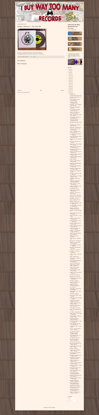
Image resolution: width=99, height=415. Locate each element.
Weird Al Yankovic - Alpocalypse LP (75, 239)
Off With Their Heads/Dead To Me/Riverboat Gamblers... (75, 181)
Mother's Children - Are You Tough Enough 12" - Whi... (75, 176)
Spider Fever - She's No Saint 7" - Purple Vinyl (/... (75, 193)
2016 (70, 84)
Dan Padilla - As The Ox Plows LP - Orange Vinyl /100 (75, 356)
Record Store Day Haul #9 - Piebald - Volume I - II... (76, 366)
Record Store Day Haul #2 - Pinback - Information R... (74, 381)
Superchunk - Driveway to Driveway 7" (74, 236)
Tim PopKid (71, 28)
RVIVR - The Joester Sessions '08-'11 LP (75, 310)
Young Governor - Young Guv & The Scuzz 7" (75, 259)
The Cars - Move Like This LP (75, 341)
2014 (70, 88)
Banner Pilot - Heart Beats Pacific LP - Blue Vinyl (75, 166)
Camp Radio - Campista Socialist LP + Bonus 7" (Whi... (75, 169)
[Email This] (30, 56)
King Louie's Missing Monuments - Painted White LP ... (75, 261)
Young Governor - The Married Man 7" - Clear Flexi (75, 350)
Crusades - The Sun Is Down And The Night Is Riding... (75, 186)
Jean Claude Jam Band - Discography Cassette (74, 103)
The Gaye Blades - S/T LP (74, 188)
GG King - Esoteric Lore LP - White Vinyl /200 (75, 361)
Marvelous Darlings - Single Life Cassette (75, 171)
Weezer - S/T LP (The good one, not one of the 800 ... (75, 132)
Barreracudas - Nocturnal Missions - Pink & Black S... (76, 164)
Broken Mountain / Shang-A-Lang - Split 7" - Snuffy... (76, 346)
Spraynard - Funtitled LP (74, 348)
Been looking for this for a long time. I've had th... (75, 270)
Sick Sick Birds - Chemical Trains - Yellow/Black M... (75, 289)
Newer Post (19, 90)
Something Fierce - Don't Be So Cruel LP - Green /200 (75, 358)
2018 (70, 81)
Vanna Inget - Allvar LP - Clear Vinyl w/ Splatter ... (75, 129)
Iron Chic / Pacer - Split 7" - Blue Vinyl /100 (75, 296)
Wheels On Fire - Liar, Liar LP (75, 276)
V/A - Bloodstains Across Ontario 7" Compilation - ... (75, 134)
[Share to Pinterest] (35, 56)
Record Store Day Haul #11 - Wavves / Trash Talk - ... (74, 340)
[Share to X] (33, 56)
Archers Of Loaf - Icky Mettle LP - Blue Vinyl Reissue (75, 234)
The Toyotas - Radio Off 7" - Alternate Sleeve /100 (74, 120)
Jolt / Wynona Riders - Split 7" (75, 337)
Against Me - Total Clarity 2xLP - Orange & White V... (75, 303)
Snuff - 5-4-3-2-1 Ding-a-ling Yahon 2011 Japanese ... (74, 113)
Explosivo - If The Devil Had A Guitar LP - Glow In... (75, 392)
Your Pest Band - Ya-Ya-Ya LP (75, 307)
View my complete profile (72, 29)
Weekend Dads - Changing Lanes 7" (76, 127)
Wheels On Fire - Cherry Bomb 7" (75, 240)
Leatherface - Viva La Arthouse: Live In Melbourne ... (75, 219)
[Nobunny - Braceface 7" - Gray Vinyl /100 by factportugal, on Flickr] (32, 50)
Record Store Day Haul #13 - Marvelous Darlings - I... (74, 319)
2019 (70, 80)
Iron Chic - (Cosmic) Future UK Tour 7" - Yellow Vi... (75, 329)
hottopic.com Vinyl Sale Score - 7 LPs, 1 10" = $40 (75, 306)
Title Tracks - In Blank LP (74, 293)
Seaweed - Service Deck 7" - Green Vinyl (75, 216)
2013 (70, 89)
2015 (70, 86)
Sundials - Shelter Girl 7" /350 (75, 199)
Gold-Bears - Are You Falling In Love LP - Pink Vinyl (75, 231)
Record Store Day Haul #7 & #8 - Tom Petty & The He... (75, 368)
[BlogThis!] (31, 56)
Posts (70, 398)
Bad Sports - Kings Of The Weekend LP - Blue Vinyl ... (75, 208)
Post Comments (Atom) (26, 92)
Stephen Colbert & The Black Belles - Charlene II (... (74, 265)
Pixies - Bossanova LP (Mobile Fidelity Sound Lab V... (75, 110)
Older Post (62, 90)
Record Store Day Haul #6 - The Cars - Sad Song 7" (75, 371)
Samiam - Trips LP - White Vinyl (75, 195)
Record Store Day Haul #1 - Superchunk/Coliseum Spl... (75, 383)
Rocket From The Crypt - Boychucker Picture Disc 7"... (75, 285)
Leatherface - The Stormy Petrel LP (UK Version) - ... (76, 273)
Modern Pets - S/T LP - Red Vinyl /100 (75, 139)
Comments (71, 400)
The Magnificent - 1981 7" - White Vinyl (75, 327)
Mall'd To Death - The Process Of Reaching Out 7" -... (75, 213)
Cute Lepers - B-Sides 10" (74, 280)
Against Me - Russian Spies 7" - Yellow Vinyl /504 (75, 282)
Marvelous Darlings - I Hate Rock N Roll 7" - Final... (75, 316)
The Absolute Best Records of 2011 (75, 95)
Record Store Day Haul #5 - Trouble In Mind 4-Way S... (75, 373)
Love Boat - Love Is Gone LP (75, 274)
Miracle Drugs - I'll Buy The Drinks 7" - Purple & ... (76, 298)
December (72, 94)
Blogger (54, 407)
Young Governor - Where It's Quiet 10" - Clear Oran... (75, 144)
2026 (70, 69)
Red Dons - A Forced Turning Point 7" (76, 211)
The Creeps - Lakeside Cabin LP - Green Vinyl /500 (75, 224)
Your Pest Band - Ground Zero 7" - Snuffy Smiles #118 (75, 118)
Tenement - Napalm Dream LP (75, 263)
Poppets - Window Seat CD (74, 256)
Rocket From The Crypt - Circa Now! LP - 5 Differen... (75, 229)
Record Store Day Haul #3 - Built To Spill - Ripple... (75, 378)
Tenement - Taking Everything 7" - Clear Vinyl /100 (75, 161)
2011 (70, 92)
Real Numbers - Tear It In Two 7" (75, 249)
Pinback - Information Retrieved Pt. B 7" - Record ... (75, 115)
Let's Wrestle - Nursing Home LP (75, 312)
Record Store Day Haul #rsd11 (75, 385)
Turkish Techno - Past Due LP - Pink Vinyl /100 (75, 191)
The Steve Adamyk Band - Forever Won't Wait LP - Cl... (75, 137)
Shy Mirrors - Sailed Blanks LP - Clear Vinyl (75, 108)
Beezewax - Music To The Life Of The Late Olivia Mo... (75, 226)
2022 (70, 75)
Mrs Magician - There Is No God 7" (76, 196)
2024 (70, 72)
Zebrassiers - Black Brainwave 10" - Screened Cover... (76, 152)
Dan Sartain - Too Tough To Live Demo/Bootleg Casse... (75, 150)
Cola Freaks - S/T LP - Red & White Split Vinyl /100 (75, 301)
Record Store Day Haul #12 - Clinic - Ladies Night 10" (76, 322)
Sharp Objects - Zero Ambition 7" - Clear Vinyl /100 (75, 125)
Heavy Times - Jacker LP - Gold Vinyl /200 (75, 142)
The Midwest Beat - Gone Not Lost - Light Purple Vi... (75, 278)
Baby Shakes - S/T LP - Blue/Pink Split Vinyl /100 (75, 105)
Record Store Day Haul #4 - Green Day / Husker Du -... (75, 376)
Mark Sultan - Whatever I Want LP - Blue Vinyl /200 (75, 157)
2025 (70, 70)
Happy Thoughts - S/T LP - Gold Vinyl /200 (75, 292)
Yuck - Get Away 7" (73, 287)
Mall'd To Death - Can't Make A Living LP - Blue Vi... (75, 387)
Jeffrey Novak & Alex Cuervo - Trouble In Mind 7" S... (75, 390)
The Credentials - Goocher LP (75, 331)
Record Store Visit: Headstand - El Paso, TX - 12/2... (75, 97)
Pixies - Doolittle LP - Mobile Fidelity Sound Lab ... (75, 100)
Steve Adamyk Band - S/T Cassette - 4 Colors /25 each (75, 206)
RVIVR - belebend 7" (73, 159)
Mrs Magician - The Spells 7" (74, 198)
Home (41, 90)
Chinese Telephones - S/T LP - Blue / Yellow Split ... (76, 314)
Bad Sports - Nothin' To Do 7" (75, 201)
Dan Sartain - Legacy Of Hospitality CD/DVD (74, 333)
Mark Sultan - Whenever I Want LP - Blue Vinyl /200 (75, 155)
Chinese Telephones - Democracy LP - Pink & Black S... (75, 324)
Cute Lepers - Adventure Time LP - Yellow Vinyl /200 (76, 363)
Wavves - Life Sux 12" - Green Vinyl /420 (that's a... (75, 184)
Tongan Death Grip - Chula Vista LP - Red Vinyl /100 (75, 147)
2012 (70, 91)
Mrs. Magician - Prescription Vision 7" (76, 123)
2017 (70, 83)
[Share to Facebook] (34, 56)
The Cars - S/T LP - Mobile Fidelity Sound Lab (74, 268)
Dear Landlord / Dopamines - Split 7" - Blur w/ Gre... (75, 203)
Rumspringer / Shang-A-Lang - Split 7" (75, 179)
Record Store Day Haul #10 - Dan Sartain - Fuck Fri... (75, 344)
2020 (70, 78)
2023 (70, 73)
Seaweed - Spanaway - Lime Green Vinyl (75, 254)
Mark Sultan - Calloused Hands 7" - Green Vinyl (75, 248)
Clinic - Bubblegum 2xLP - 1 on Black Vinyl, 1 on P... (75, 336)
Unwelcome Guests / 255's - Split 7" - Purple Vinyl (75, 221)
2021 (70, 77)
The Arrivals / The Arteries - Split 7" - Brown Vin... (75, 174)
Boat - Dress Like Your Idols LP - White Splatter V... (75, 353)
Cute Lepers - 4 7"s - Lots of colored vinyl (74, 252)
